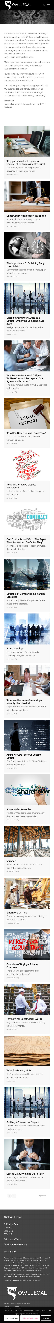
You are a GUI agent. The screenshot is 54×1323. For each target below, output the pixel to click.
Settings (46, 1318)
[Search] (43, 5)
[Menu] (48, 5)
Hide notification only (30, 1318)
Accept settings (12, 1318)
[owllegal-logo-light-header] (22, 5)
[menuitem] (43, 5)
